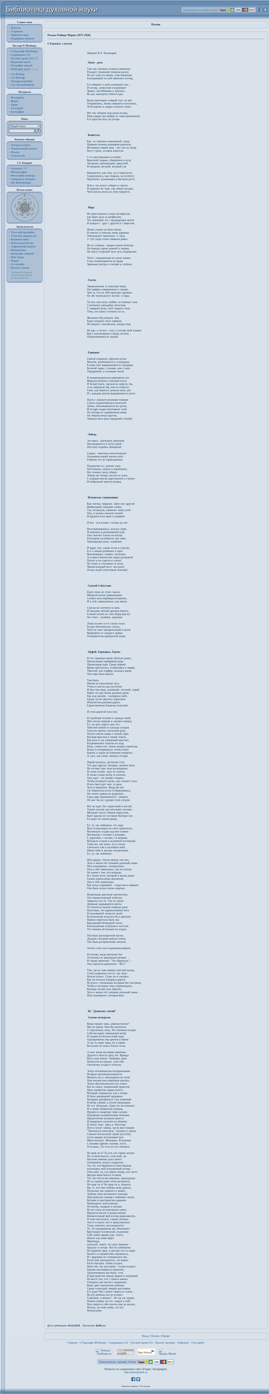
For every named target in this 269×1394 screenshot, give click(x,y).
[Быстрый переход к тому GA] (36, 58)
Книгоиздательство (22, 242)
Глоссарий (17, 108)
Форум (15, 260)
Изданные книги (21, 61)
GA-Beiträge (18, 77)
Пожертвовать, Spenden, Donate (117, 1362)
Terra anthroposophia (22, 232)
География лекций (21, 65)
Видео (14, 101)
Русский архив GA (22, 58)
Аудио (14, 104)
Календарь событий (22, 253)
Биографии (17, 111)
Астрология (18, 155)
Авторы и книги (20, 145)
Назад (145, 1336)
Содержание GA (20, 54)
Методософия (19, 172)
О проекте (17, 31)
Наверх (165, 1336)
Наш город (17, 257)
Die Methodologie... (22, 182)
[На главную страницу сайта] (52, 19)
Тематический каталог (24, 148)
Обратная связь (20, 34)
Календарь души (20, 69)
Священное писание (23, 179)
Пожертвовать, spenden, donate (201, 9)
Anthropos (183, 1342)
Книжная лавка (20, 239)
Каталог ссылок (20, 267)
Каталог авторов (165, 1342)
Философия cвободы (23, 175)
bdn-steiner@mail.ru (135, 1372)
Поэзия (15, 152)
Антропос (16, 168)
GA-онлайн (17, 264)
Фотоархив (17, 97)
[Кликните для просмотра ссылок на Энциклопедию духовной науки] (25, 168)
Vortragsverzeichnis (21, 81)
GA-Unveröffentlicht (22, 84)
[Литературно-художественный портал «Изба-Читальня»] (146, 1353)
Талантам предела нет (24, 235)
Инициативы (18, 250)
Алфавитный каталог (23, 246)
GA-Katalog (17, 74)
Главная (72, 1342)
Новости (16, 27)
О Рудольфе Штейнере (93, 1342)
